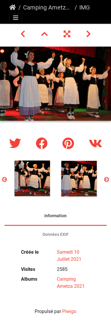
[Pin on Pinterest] (70, 144)
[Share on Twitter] (16, 144)
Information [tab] (55, 215)
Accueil (12, 7)
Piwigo (69, 311)
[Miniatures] (45, 34)
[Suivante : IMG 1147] (88, 34)
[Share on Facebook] (43, 144)
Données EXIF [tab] (56, 234)
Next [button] (107, 180)
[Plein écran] (68, 34)
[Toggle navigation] (15, 17)
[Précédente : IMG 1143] (23, 34)
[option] (32, 178)
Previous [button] (4, 180)
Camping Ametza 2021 (47, 7)
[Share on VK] (95, 144)
